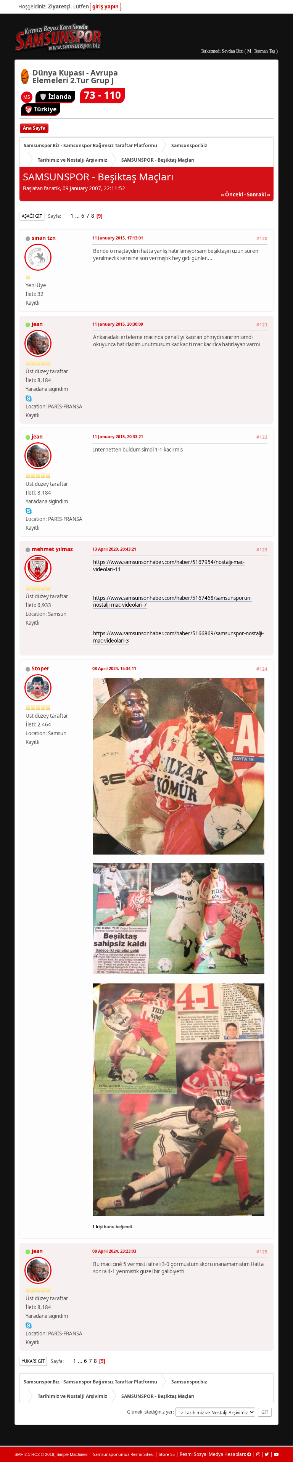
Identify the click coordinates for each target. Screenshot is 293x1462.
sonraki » (258, 194)
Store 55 (167, 1454)
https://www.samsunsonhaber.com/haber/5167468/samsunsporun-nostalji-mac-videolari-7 (172, 601)
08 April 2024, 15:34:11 (114, 668)
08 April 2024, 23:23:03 (114, 1251)
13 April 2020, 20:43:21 (114, 549)
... (78, 215)
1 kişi (97, 1226)
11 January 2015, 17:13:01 (117, 238)
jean (37, 324)
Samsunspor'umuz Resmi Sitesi (123, 1454)
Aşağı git (32, 216)
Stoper (40, 668)
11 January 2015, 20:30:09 (117, 324)
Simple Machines (72, 1454)
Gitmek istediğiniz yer (150, 1412)
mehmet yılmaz (52, 549)
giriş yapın (105, 6)
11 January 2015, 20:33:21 (117, 436)
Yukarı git (33, 1361)
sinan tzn (44, 237)
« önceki (232, 194)
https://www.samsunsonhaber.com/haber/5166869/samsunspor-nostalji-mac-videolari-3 (178, 637)
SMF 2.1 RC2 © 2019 (34, 1454)
